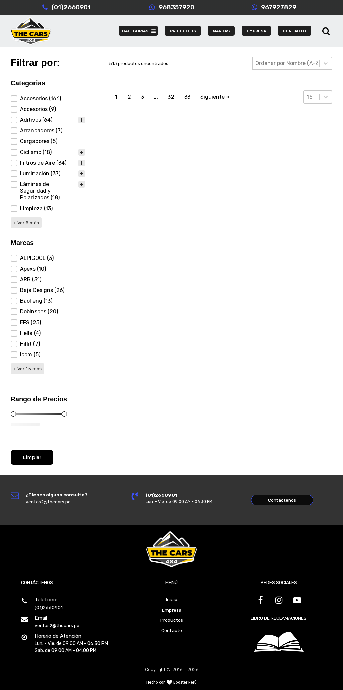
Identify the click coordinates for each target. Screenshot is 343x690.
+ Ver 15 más (27, 368)
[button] (48, 98)
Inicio (171, 599)
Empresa (171, 610)
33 (187, 97)
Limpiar (32, 457)
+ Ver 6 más (26, 222)
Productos (171, 620)
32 (171, 97)
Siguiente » (214, 97)
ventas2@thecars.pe (57, 625)
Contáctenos (282, 500)
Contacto (171, 630)
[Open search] (326, 31)
